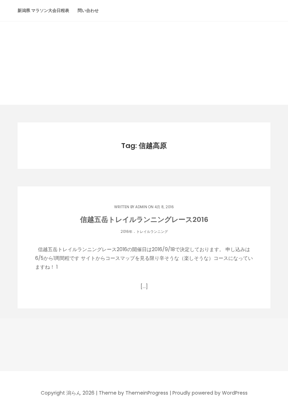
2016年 (126, 231)
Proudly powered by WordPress (210, 392)
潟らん (144, 49)
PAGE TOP (274, 396)
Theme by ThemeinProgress (133, 392)
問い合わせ (88, 10)
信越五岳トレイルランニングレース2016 (144, 219)
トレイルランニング (152, 231)
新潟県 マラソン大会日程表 (43, 10)
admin (141, 207)
